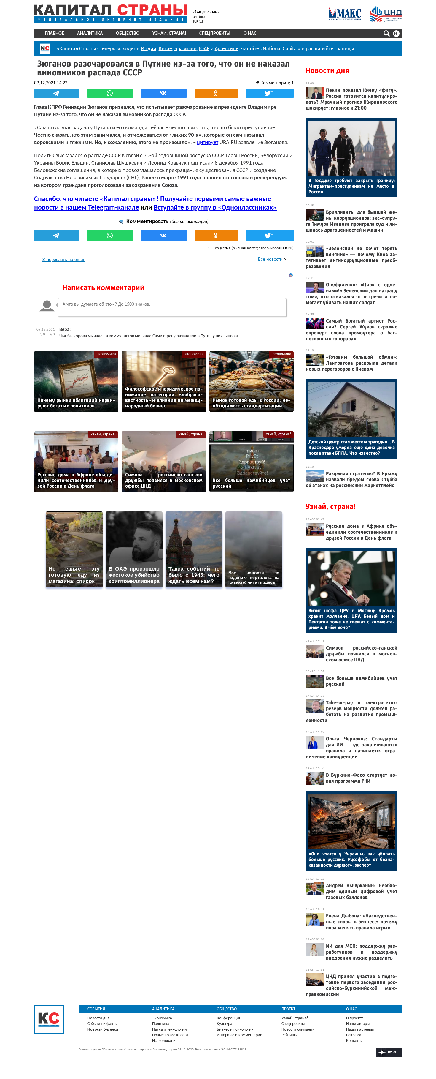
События (96, 1009)
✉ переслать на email (63, 259)
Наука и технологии (169, 1029)
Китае (165, 48)
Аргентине (226, 48)
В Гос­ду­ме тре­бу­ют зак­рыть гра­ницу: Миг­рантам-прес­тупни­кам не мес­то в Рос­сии (351, 186)
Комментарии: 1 (277, 83)
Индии (148, 48)
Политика (160, 1024)
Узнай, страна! (169, 33)
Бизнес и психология (235, 1029)
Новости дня (327, 70)
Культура (224, 1024)
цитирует (207, 143)
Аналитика (90, 33)
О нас (250, 33)
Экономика (106, 354)
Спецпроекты (214, 33)
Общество (127, 33)
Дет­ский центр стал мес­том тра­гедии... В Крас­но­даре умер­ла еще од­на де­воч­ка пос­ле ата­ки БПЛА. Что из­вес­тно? (351, 447)
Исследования (165, 1041)
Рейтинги (289, 1035)
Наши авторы (358, 1024)
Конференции (229, 1018)
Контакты (354, 1041)
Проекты (290, 1009)
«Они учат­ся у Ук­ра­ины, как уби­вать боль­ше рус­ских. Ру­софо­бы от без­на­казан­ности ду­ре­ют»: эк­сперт (351, 859)
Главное (54, 33)
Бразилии (185, 48)
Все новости (270, 259)
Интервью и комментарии (239, 1035)
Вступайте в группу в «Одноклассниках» (215, 207)
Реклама (353, 1035)
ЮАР (204, 48)
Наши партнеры (360, 1029)
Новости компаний (298, 1029)
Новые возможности (170, 1035)
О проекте (355, 1018)
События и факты (102, 1024)
